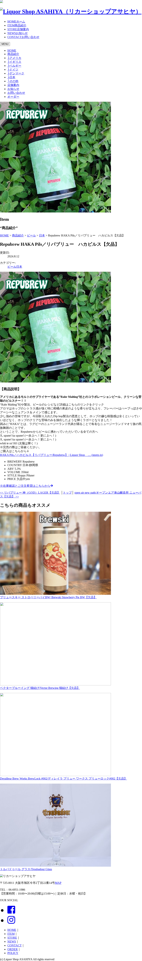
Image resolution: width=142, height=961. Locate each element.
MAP (58, 882)
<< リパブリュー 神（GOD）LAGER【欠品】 (30, 492)
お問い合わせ (16, 92)
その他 (12, 81)
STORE (12, 937)
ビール (11, 266)
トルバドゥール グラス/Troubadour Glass (26, 869)
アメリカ (14, 57)
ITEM (11, 933)
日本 (11, 77)
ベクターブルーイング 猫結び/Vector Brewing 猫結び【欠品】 (40, 687)
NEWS (11, 941)
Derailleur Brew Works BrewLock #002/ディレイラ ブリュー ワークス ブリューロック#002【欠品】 (63, 778)
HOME (11, 50)
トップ (67, 492)
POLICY (12, 953)
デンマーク (15, 73)
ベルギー (14, 65)
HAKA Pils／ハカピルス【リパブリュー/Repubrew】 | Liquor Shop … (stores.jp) (51, 455)
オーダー (13, 96)
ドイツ (12, 69)
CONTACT (14, 945)
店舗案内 (13, 85)
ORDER (12, 949)
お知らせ (13, 88)
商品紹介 (13, 54)
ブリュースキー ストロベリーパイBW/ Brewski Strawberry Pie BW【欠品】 (48, 597)
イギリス (14, 61)
